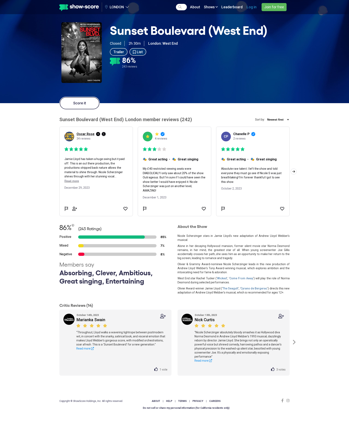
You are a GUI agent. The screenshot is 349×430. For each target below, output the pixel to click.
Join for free (274, 7)
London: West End (163, 43)
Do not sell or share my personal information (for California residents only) (186, 408)
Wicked (222, 278)
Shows (209, 7)
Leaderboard (232, 7)
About (195, 7)
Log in (251, 7)
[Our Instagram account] (287, 400)
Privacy (197, 401)
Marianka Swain (91, 319)
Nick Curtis (205, 319)
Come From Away (241, 278)
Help (169, 401)
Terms (182, 401)
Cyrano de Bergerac (254, 288)
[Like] (157, 369)
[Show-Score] (79, 7)
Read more (83, 348)
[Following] (163, 316)
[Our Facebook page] (283, 400)
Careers (215, 401)
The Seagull (230, 288)
